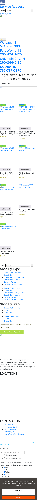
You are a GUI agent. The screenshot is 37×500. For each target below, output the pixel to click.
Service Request (12, 6)
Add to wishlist (16, 115)
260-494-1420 (10, 395)
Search (2, 11)
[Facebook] (18, 438)
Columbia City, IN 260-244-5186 (12, 60)
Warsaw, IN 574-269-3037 (11, 44)
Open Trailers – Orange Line (14, 277)
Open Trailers (8, 275)
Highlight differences (12, 458)
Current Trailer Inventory (12, 273)
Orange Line (8, 312)
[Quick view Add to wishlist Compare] (28, 193)
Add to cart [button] (6, 129)
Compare (16, 119)
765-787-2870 (10, 416)
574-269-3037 (10, 384)
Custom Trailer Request (12, 332)
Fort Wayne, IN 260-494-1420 (11, 52)
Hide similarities (11, 455)
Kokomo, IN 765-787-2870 (10, 68)
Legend (6, 310)
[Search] (32, 10)
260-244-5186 (10, 406)
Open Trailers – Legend (12, 280)
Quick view (16, 111)
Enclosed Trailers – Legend (13, 284)
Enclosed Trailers (10, 282)
